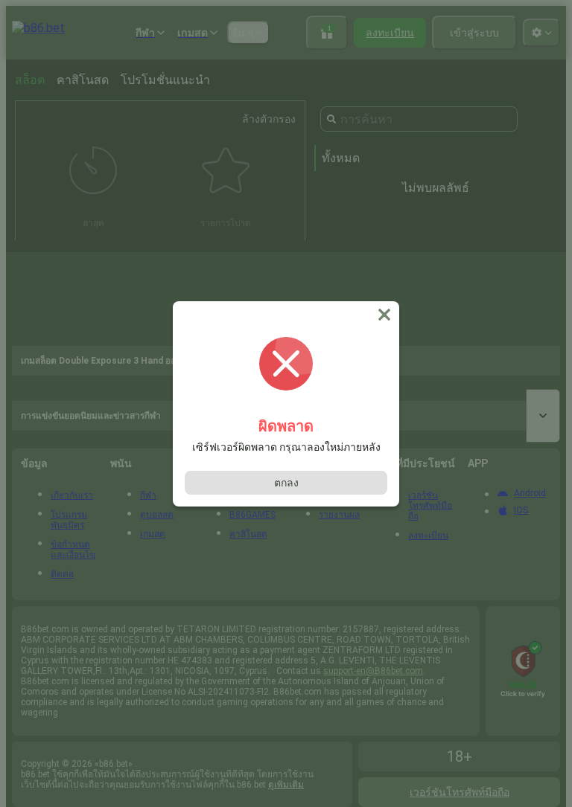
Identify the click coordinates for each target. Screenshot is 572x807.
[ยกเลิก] (385, 314)
